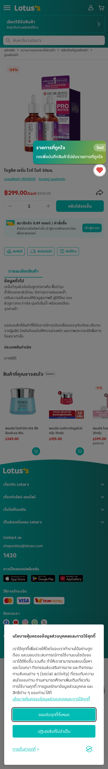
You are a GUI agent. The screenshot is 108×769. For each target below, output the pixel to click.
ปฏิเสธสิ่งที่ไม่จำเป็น (54, 731)
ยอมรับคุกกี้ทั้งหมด (54, 714)
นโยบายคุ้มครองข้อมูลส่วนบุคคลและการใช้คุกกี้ (51, 699)
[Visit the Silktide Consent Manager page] (89, 749)
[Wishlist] (99, 170)
